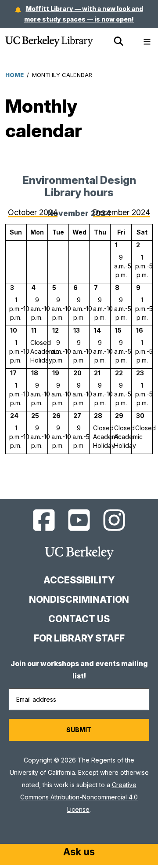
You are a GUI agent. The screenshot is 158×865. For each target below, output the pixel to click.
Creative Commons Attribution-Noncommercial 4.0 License (79, 797)
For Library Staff (79, 638)
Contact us (79, 618)
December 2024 (121, 212)
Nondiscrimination (79, 599)
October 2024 (32, 212)
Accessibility (79, 580)
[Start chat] (79, 852)
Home (14, 74)
